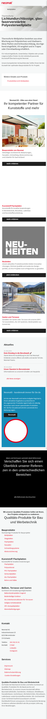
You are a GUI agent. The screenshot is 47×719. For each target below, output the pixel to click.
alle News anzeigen (13, 378)
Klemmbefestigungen (12, 609)
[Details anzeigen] (5, 482)
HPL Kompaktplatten (12, 606)
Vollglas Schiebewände (12, 603)
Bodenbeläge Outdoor (12, 596)
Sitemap (7, 669)
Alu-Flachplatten (10, 577)
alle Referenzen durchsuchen (25, 497)
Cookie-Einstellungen (12, 675)
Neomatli (12, 415)
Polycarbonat (9, 567)
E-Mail (12, 645)
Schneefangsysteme (11, 548)
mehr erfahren (12, 164)
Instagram (13, 651)
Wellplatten (8, 535)
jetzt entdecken (13, 275)
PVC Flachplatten (10, 571)
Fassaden (7, 545)
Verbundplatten (10, 574)
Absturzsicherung (10, 551)
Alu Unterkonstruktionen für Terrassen (18, 599)
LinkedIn (13, 648)
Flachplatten (9, 542)
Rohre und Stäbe (10, 580)
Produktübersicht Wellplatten (18, 81)
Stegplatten (8, 538)
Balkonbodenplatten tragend (15, 593)
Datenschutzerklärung (12, 672)
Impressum (8, 666)
